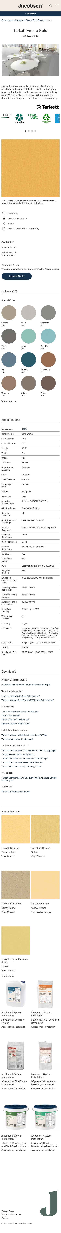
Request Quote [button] (16, 276)
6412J (24, 428)
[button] (30, 218)
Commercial (6, 20)
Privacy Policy (7, 1211)
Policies (5, 1218)
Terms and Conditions (11, 1214)
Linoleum (19, 20)
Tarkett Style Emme (35, 20)
